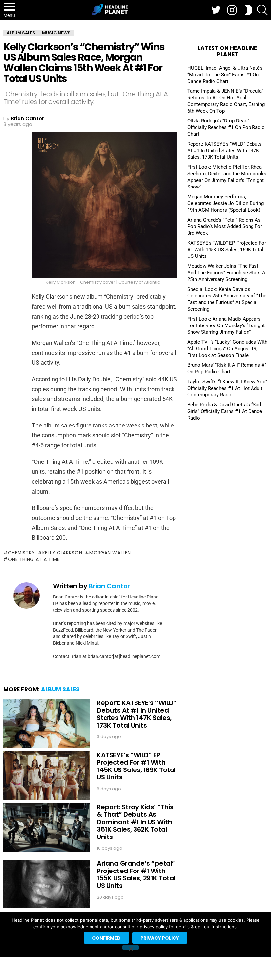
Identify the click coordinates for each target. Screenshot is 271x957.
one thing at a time (33, 559)
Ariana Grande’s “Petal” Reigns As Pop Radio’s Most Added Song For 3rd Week (224, 226)
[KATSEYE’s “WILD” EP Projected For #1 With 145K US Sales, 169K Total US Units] (46, 775)
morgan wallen (110, 552)
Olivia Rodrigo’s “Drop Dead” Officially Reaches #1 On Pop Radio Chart (226, 127)
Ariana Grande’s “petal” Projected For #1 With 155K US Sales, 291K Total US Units (136, 874)
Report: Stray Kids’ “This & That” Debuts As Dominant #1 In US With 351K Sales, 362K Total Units (135, 822)
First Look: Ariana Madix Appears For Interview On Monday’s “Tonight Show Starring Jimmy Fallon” (226, 325)
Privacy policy (159, 938)
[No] (130, 947)
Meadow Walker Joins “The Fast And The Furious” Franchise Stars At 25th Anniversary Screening (227, 272)
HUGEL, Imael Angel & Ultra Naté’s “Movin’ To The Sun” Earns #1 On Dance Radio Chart (225, 74)
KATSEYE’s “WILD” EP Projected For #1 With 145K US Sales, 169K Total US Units (136, 766)
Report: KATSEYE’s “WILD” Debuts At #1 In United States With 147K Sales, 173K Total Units (136, 714)
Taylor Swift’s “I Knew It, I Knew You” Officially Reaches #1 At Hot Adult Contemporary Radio (227, 388)
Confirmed (106, 938)
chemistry (21, 552)
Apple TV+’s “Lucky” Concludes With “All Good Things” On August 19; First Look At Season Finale (227, 348)
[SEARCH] (262, 10)
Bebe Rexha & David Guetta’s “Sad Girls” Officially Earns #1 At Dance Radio (224, 411)
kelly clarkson (62, 552)
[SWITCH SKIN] (248, 10)
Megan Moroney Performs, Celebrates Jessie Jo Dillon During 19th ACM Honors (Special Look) (225, 203)
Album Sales (60, 689)
